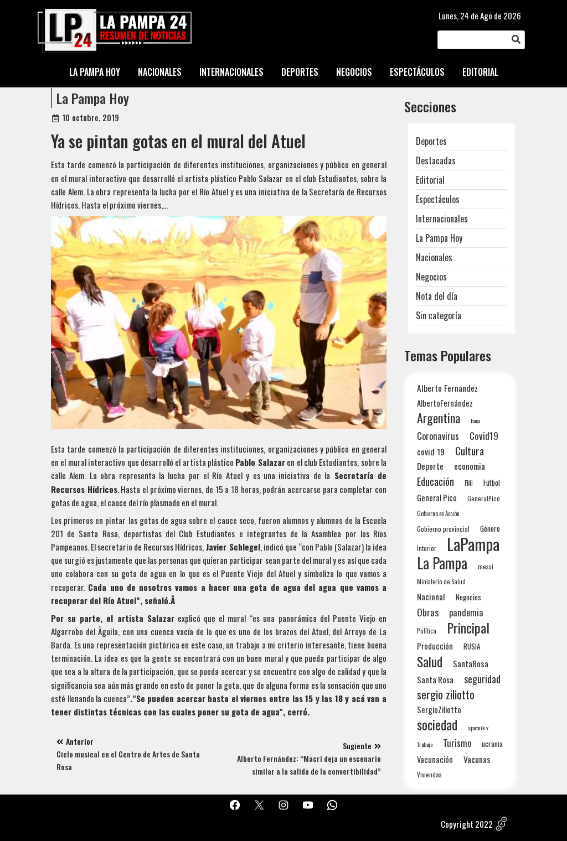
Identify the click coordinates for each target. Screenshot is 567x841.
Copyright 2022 (467, 824)
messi (485, 566)
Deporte (430, 466)
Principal (468, 627)
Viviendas (429, 774)
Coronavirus (438, 435)
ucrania (492, 743)
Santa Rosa (435, 680)
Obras (428, 612)
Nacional (431, 596)
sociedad (437, 724)
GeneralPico (483, 498)
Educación (435, 481)
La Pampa (442, 563)
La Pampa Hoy (92, 98)
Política (426, 630)
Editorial (430, 179)
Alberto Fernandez (447, 388)
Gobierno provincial (443, 528)
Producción (435, 646)
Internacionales (442, 218)
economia (469, 466)
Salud (429, 661)
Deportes (431, 141)
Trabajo (424, 744)
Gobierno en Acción (438, 513)
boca (476, 420)
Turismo (457, 742)
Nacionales (434, 257)
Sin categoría (438, 315)
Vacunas (477, 759)
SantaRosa (470, 663)
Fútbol (491, 482)
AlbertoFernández (445, 403)
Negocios (431, 276)
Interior (426, 548)
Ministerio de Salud (441, 581)
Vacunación (435, 759)
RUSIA (471, 646)
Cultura (469, 450)
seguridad (482, 678)
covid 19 (431, 451)
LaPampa (473, 543)
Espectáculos (438, 199)
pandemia (466, 612)
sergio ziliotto (446, 694)
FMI (469, 482)
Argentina (438, 418)
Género (490, 528)
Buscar (516, 39)
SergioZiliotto (439, 709)
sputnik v (478, 727)
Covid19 (484, 435)
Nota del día (436, 296)
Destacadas (436, 160)
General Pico (437, 497)
